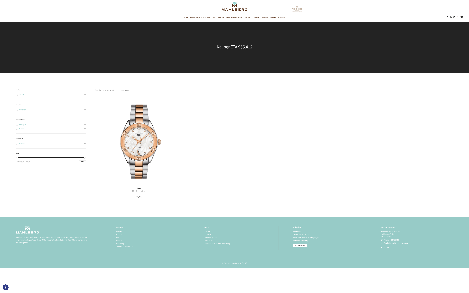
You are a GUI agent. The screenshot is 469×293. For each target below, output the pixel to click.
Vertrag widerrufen (300, 245)
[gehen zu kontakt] (454, 17)
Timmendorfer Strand (124, 246)
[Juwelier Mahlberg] (234, 9)
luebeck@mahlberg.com (398, 243)
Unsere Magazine (210, 237)
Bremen (119, 231)
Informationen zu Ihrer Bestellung (217, 243)
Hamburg (119, 234)
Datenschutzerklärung (301, 234)
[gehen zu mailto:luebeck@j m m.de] (388, 247)
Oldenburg (120, 243)
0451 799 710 (394, 240)
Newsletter (208, 240)
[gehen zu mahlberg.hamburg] (447, 17)
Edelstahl (23, 110)
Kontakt (207, 231)
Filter (82, 162)
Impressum (297, 231)
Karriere (207, 234)
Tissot (138, 188)
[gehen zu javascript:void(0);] (119, 90)
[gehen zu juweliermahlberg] (450, 17)
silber (21, 128)
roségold (22, 124)
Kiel (117, 237)
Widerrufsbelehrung (300, 240)
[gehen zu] (457, 18)
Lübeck (119, 240)
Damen (22, 143)
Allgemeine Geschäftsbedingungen (306, 237)
